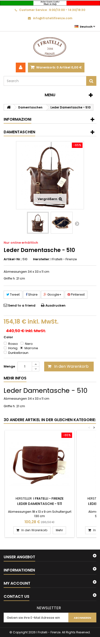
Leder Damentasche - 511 (39, 503)
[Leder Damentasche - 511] (39, 463)
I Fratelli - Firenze (64, 259)
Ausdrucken (55, 305)
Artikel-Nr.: (13, 259)
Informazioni (17, 119)
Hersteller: (41, 259)
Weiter (77, 223)
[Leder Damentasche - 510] (38, 222)
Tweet (14, 294)
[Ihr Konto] (20, 67)
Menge (9, 366)
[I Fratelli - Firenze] (50, 47)
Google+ (54, 294)
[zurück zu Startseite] (8, 107)
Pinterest (77, 294)
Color (9, 337)
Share (32, 294)
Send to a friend (21, 305)
